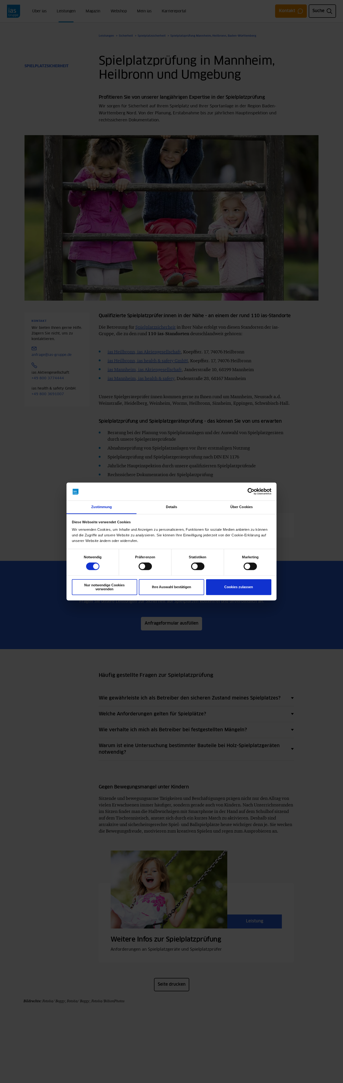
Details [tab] (171, 507)
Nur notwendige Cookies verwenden (104, 587)
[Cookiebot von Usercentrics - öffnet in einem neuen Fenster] (251, 491)
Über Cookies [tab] (241, 507)
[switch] (145, 566)
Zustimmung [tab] (101, 507)
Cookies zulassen (238, 587)
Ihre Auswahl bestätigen (171, 587)
